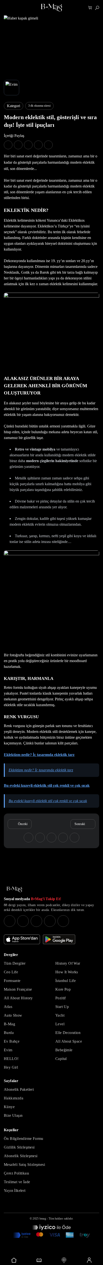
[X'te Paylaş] (18, 145)
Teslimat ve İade (17, 1182)
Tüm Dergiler (15, 963)
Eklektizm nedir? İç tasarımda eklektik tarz (39, 755)
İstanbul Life (65, 981)
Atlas (8, 1007)
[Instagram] (9, 921)
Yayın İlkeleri (15, 1190)
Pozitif (60, 998)
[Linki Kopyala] (74, 837)
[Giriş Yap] (89, 1260)
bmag (43, 1218)
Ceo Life (11, 972)
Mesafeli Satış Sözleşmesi (24, 1164)
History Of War (67, 963)
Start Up (62, 1007)
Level (59, 1024)
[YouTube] (23, 921)
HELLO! (11, 1059)
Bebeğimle (64, 1050)
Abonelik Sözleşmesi (21, 1156)
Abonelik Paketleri (19, 1089)
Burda (9, 1033)
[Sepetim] (90, 8)
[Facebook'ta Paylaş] (8, 145)
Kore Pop (63, 989)
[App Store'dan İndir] (22, 939)
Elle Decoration (67, 1033)
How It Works (66, 972)
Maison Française (18, 989)
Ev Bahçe (11, 1041)
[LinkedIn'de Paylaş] (38, 145)
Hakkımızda (13, 1098)
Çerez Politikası (16, 1173)
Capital (61, 1059)
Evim (8, 1050)
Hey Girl (11, 1067)
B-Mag (9, 1024)
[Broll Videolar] (64, 1260)
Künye (9, 1107)
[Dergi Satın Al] (39, 1260)
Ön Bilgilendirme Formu (23, 1138)
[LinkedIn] (50, 921)
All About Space (68, 1041)
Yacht (59, 1015)
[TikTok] (63, 921)
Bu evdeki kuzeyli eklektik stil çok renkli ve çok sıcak (47, 785)
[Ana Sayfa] (14, 889)
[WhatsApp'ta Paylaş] (28, 145)
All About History (18, 998)
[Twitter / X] (36, 921)
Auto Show (13, 1015)
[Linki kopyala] (48, 145)
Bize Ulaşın (13, 1115)
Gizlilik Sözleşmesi (19, 1147)
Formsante (12, 981)
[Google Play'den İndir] (59, 939)
